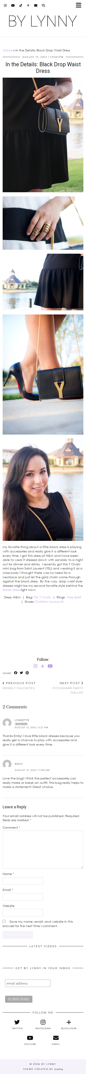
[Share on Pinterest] (27, 673)
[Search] (43, 5)
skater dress (11, 590)
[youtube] (13, 5)
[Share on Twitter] (21, 673)
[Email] (35, 5)
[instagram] (5, 5)
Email (8, 890)
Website (9, 906)
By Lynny (48, 1064)
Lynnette (22, 720)
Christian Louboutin (50, 601)
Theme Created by (43, 1069)
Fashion (57, 57)
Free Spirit (74, 597)
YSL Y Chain (42, 597)
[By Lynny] (43, 21)
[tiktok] (20, 5)
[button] (80, 5)
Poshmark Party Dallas (68, 687)
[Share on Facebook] (16, 673)
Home (7, 50)
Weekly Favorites (19, 685)
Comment (11, 827)
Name (8, 874)
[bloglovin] (28, 5)
